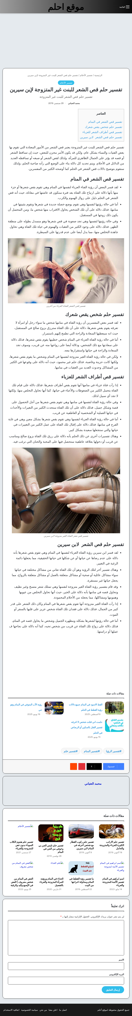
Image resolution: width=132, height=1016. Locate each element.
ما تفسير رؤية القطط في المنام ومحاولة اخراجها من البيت (81, 882)
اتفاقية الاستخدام (11, 1009)
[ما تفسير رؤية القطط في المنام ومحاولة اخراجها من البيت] (81, 868)
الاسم (121, 959)
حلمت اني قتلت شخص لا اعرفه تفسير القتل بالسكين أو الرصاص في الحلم (86, 727)
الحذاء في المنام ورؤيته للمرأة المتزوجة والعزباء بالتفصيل (51, 882)
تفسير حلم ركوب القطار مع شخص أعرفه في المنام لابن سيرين (82, 845)
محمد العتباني (74, 103)
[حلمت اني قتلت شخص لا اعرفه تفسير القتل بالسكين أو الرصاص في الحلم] (114, 725)
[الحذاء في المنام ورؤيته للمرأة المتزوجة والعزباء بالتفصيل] (51, 868)
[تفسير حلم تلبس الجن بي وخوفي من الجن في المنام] (51, 833)
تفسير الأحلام (86, 75)
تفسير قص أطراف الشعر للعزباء (102, 132)
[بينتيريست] (81, 766)
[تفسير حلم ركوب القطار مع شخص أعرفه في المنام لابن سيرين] (81, 831)
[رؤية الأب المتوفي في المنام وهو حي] (54, 708)
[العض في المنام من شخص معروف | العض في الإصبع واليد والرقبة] (20, 868)
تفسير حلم (70, 751)
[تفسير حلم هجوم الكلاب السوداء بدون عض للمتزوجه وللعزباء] (20, 831)
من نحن (43, 1009)
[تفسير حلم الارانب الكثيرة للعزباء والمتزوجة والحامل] (111, 831)
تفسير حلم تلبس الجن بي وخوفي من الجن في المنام (50, 848)
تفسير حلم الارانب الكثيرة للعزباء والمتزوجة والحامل (112, 845)
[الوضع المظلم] (109, 8)
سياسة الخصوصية (29, 1009)
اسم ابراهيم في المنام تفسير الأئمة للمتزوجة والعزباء (113, 882)
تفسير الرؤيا (113, 751)
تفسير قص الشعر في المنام (105, 121)
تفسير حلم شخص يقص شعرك (103, 127)
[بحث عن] (115, 8)
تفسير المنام (91, 751)
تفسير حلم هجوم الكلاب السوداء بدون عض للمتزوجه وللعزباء (21, 845)
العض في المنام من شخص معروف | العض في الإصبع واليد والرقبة (22, 882)
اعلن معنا (53, 1009)
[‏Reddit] (73, 766)
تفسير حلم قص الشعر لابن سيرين (101, 137)
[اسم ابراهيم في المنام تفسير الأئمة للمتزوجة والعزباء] (111, 868)
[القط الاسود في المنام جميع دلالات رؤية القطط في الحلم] (114, 708)
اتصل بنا (63, 1009)
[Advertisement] (103, 41)
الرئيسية (98, 75)
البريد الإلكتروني (116, 974)
